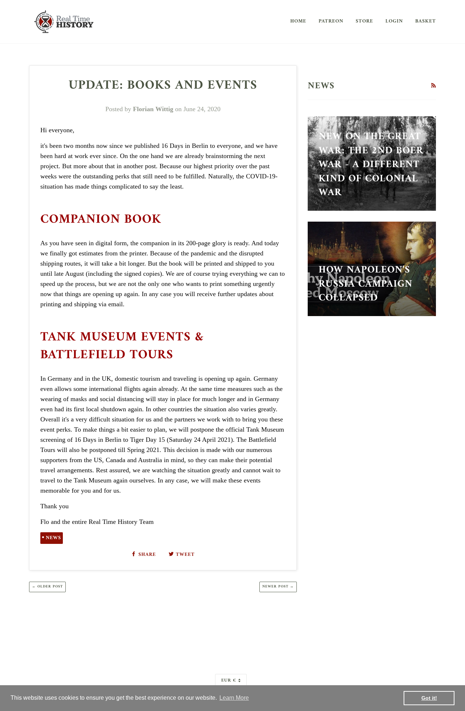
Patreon (331, 21)
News (53, 537)
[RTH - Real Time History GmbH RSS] (433, 86)
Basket (425, 21)
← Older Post (47, 586)
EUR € (228, 680)
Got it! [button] (429, 698)
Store (364, 21)
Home (298, 21)
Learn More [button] (234, 698)
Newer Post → (278, 586)
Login (394, 21)
